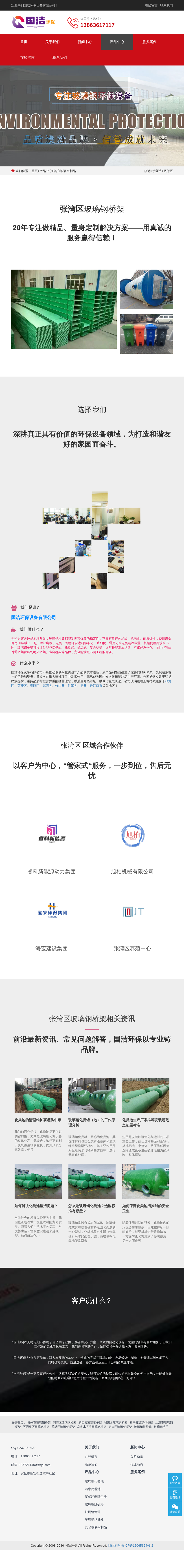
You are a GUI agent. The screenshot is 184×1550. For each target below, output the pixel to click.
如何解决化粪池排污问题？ (36, 1206)
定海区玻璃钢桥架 (120, 1426)
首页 (23, 42)
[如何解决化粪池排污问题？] (38, 1181)
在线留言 (151, 5)
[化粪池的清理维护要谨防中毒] (38, 1095)
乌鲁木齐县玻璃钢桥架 (91, 1426)
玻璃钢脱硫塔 (94, 1504)
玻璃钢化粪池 (94, 1481)
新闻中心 (85, 42)
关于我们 (52, 42)
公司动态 (136, 1456)
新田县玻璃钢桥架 (90, 1422)
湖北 (147, 171)
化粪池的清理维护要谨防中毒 (38, 1120)
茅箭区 (22, 685)
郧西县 (47, 685)
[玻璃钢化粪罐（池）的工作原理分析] (92, 1095)
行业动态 (136, 1464)
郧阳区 (34, 685)
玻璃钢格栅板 (94, 1519)
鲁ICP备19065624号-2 (137, 1545)
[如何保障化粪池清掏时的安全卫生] (145, 1181)
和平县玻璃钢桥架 (141, 1422)
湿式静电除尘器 (96, 1496)
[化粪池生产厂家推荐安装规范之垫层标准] (145, 1095)
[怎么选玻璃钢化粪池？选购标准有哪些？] (92, 1181)
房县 (83, 685)
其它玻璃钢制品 (65, 171)
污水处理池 (93, 1489)
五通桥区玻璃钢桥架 (36, 1426)
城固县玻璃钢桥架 (115, 1422)
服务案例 (149, 42)
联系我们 (166, 5)
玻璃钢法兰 (161, 1426)
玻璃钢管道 (93, 1512)
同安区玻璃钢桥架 (64, 1422)
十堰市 (157, 171)
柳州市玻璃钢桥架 (39, 1422)
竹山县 (60, 685)
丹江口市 (96, 685)
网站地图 (114, 1545)
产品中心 (117, 42)
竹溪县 (72, 685)
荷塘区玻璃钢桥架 (63, 1426)
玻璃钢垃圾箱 (143, 1426)
